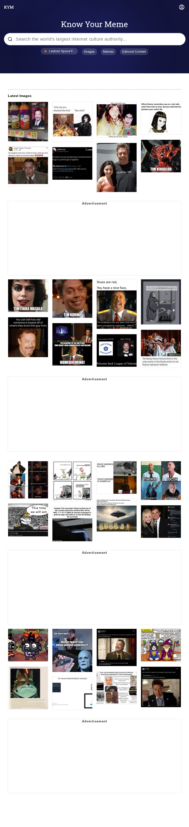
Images (89, 51)
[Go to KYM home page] (9, 7)
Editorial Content (134, 51)
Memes (108, 51)
